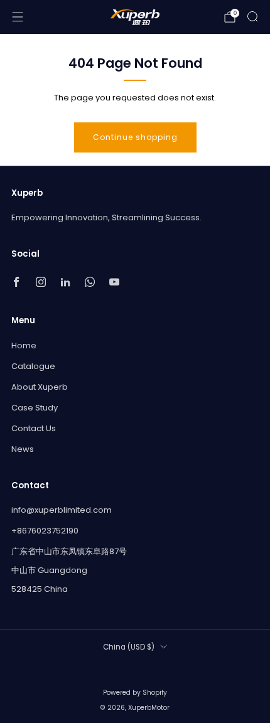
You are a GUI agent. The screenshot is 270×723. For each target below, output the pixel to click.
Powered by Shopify (135, 692)
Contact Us (33, 428)
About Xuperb (39, 387)
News (22, 449)
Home (23, 345)
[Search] (252, 16)
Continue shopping (135, 137)
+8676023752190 (44, 531)
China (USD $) (128, 647)
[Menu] (17, 17)
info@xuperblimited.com (61, 510)
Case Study (34, 408)
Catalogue (33, 366)
